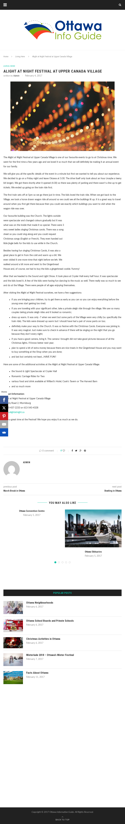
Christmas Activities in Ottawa (43, 638)
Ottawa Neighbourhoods (39, 602)
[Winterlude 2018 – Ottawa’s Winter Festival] (13, 655)
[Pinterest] (4, 416)
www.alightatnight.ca (13, 412)
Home (5, 56)
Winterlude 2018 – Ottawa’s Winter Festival (50, 655)
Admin (16, 76)
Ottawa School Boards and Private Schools (50, 620)
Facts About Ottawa (37, 672)
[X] (4, 408)
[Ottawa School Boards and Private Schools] (13, 620)
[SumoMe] (4, 432)
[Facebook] (4, 400)
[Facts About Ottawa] (13, 672)
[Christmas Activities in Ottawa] (13, 638)
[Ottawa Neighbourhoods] (13, 602)
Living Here (20, 56)
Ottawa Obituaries (93, 551)
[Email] (4, 424)
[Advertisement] (94, 238)
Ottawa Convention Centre (32, 511)
